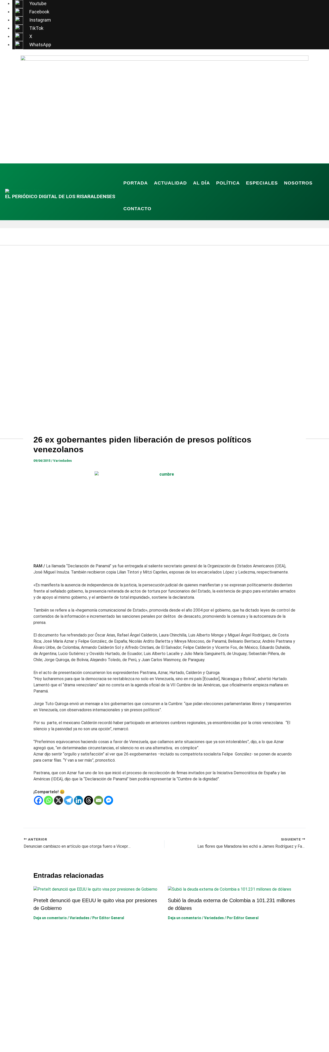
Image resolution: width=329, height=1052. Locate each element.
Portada (135, 183)
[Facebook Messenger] (108, 800)
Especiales (262, 183)
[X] (58, 800)
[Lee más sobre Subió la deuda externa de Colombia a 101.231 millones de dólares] (229, 889)
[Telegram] (68, 800)
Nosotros (298, 183)
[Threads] (88, 800)
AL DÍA (201, 183)
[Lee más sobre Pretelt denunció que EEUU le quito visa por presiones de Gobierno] (95, 889)
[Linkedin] (78, 800)
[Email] (98, 800)
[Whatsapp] (48, 800)
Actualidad (170, 183)
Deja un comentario (50, 918)
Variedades (62, 461)
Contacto (137, 208)
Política (228, 183)
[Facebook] (38, 800)
